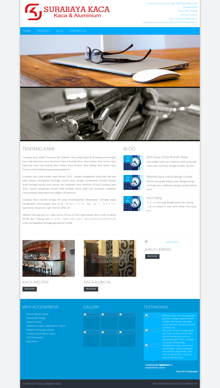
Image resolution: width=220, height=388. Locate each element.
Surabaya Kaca (53, 383)
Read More (30, 289)
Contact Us (77, 30)
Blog (59, 30)
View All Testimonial (187, 371)
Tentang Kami (38, 148)
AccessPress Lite (188, 383)
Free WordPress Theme (165, 383)
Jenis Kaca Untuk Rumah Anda (167, 157)
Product (43, 30)
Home (27, 30)
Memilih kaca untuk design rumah (169, 177)
